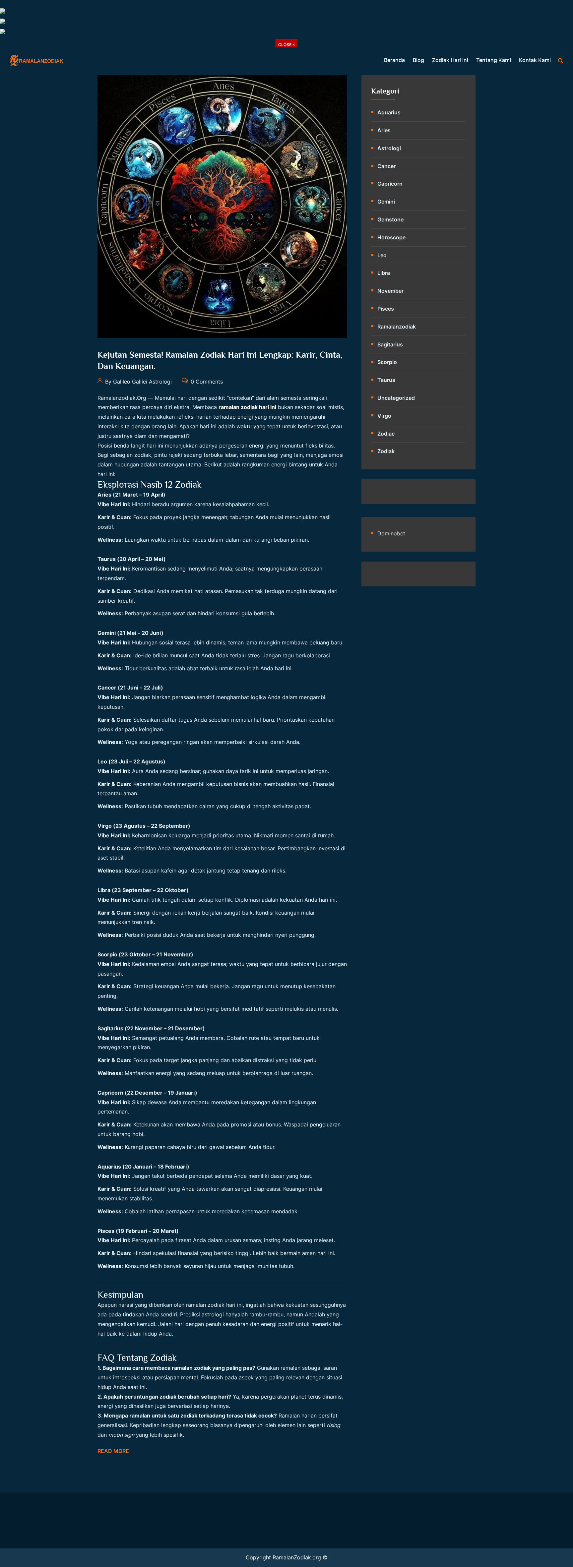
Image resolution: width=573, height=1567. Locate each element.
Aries (384, 130)
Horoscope (391, 237)
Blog (418, 60)
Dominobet (391, 533)
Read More (113, 1451)
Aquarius (389, 112)
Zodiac (386, 433)
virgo (384, 415)
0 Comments (206, 381)
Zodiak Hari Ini (450, 60)
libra (383, 273)
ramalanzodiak (396, 326)
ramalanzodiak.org (121, 397)
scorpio (387, 362)
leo (382, 255)
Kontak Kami (535, 60)
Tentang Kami (493, 60)
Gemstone (390, 219)
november (390, 290)
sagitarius (390, 344)
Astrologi (389, 148)
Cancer (386, 166)
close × (286, 44)
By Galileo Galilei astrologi (137, 381)
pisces (385, 308)
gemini (386, 201)
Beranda (394, 60)
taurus (386, 380)
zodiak (386, 451)
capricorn (390, 183)
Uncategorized (396, 397)
